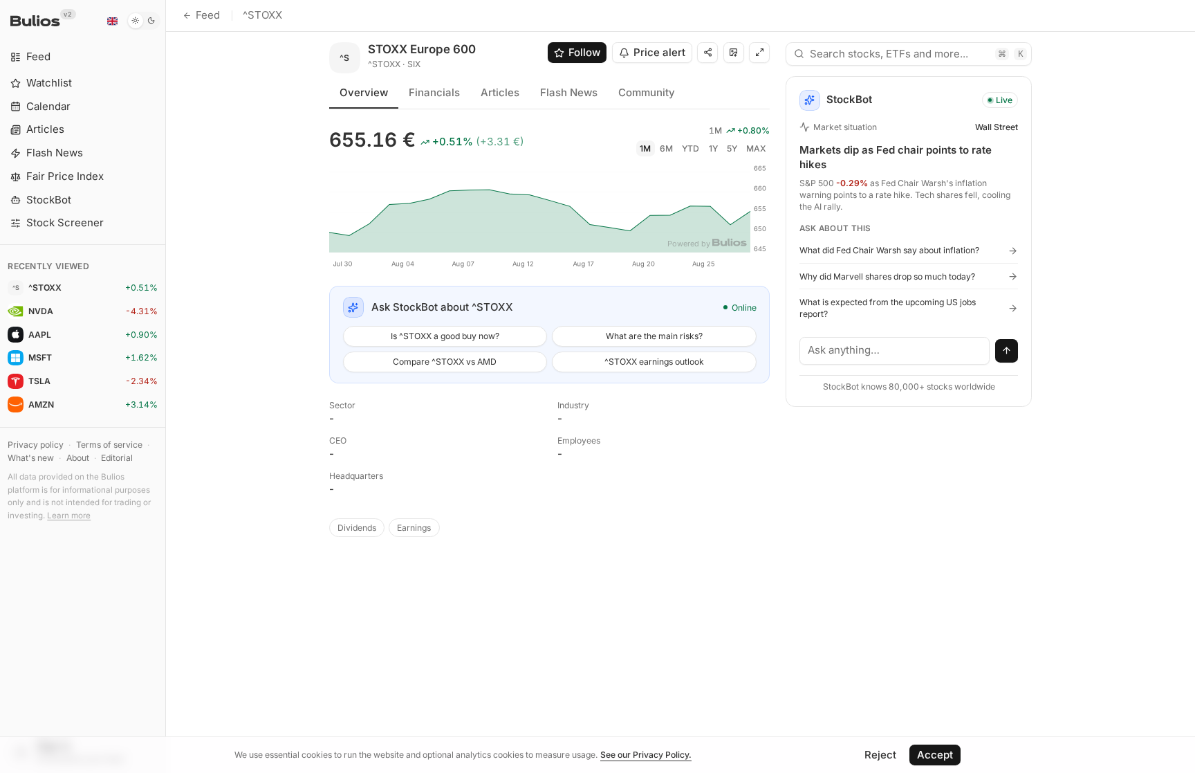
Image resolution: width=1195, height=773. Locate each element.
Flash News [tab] (569, 92)
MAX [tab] (756, 148)
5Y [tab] (732, 148)
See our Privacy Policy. (646, 754)
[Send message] (1007, 351)
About (77, 458)
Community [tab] (646, 92)
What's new (31, 458)
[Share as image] (733, 52)
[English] (112, 21)
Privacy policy (36, 444)
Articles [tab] (500, 92)
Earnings (414, 527)
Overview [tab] (364, 92)
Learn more (69, 515)
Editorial (117, 458)
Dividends (356, 527)
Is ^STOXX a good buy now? (445, 336)
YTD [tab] (690, 148)
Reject (880, 754)
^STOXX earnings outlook (654, 361)
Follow (584, 52)
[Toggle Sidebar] (165, 386)
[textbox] (894, 351)
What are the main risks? (654, 336)
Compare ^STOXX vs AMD (445, 361)
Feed (208, 14)
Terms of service (109, 444)
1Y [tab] (713, 148)
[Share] (707, 52)
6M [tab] (666, 148)
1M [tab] (645, 148)
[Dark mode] (143, 21)
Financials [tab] (434, 92)
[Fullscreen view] (759, 52)
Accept (935, 754)
